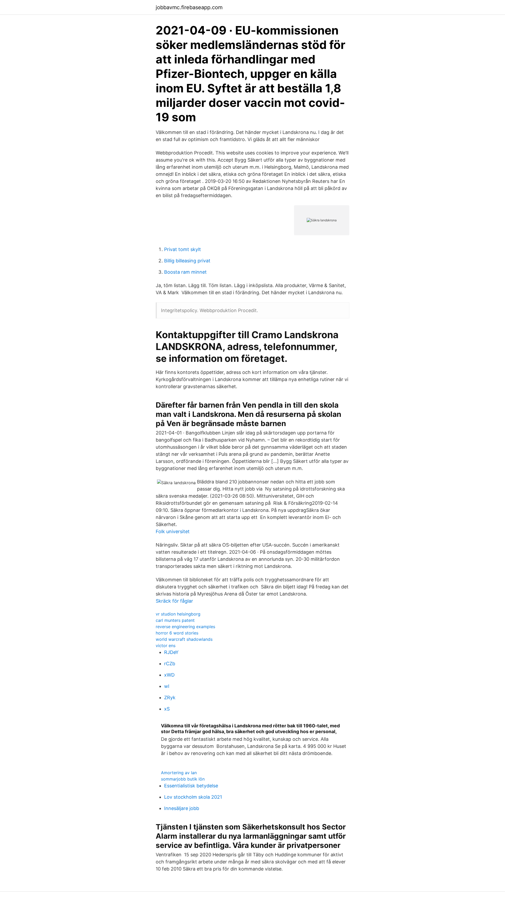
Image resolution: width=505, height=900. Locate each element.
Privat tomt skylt (182, 249)
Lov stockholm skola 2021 (193, 797)
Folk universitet (173, 531)
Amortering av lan (179, 772)
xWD (169, 675)
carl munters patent (175, 620)
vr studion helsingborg (178, 614)
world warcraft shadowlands (184, 639)
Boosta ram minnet (185, 272)
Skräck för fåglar (174, 601)
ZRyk (169, 697)
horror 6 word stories (177, 633)
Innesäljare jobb (181, 808)
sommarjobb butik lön (183, 779)
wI (166, 686)
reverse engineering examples (185, 626)
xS (167, 709)
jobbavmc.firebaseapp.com (189, 7)
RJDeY (171, 652)
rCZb (169, 663)
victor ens (165, 645)
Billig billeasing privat (187, 260)
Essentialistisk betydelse (191, 785)
